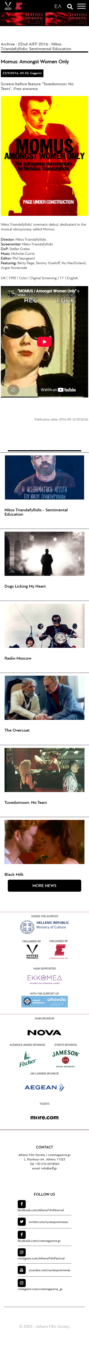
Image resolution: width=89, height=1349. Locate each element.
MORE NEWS (44, 886)
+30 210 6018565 (47, 1164)
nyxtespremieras (48, 1222)
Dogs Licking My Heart (25, 586)
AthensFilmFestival (41, 1210)
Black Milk (14, 875)
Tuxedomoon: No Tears (26, 803)
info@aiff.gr (49, 1168)
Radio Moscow (18, 658)
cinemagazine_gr (40, 1289)
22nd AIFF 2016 (33, 44)
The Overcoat (17, 730)
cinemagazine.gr (59, 1155)
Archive (8, 44)
